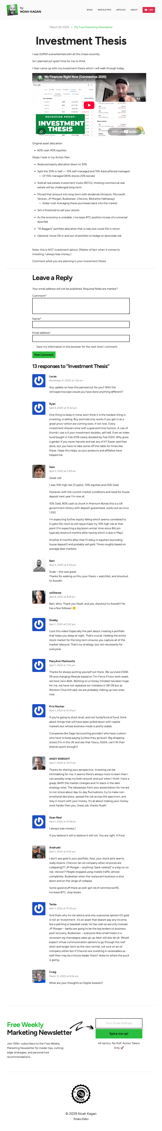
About (134, 10)
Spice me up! (118, 1033)
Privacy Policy (81, 1118)
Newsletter (104, 10)
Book (90, 10)
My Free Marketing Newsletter (93, 27)
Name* (36, 318)
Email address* (41, 332)
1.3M (150, 9)
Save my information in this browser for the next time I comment (76, 346)
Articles (121, 10)
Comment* (39, 295)
